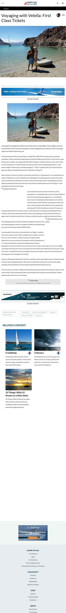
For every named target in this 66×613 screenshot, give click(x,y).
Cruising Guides (33, 597)
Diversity (33, 575)
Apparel (33, 594)
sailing (52, 312)
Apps (33, 557)
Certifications (33, 560)
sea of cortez (27, 315)
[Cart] (63, 3)
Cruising (25, 312)
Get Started (33, 554)
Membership (33, 581)
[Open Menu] (3, 3)
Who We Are (33, 609)
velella (39, 315)
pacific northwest (39, 312)
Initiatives (33, 578)
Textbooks (33, 600)
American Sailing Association (9, 313)
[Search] (58, 3)
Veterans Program (33, 584)
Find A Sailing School (33, 563)
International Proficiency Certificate (33, 566)
